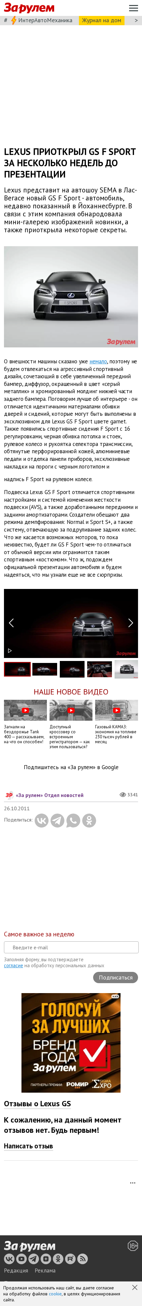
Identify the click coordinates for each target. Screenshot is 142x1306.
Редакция (16, 1270)
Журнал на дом (101, 20)
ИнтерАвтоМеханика (45, 20)
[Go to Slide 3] (72, 669)
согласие (13, 965)
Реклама (45, 1270)
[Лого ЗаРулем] (29, 8)
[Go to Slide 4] (99, 669)
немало (98, 361)
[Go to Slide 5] (127, 669)
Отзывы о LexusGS (37, 1103)
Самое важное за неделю (39, 934)
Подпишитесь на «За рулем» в (71, 767)
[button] (135, 1288)
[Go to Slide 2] (44, 669)
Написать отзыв (28, 1145)
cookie (55, 1294)
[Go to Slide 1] (17, 669)
